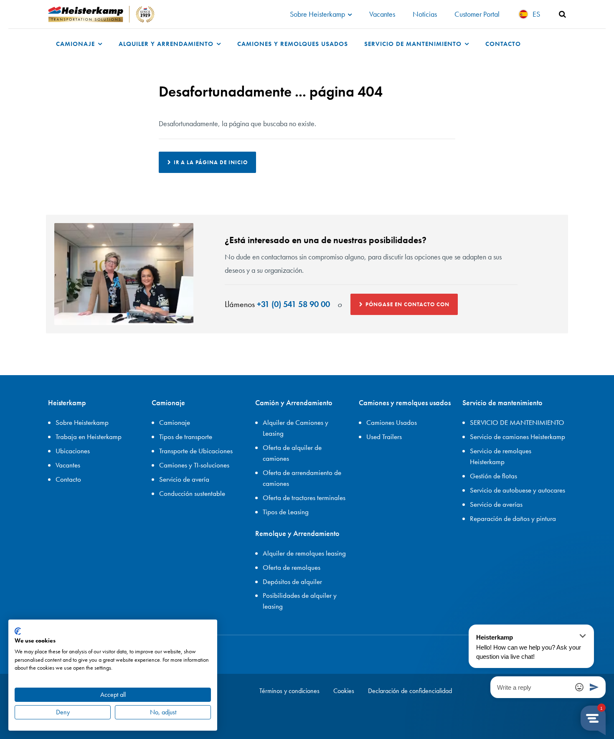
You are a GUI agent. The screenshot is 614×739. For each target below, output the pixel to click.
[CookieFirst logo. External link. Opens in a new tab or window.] (18, 631)
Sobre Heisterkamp (318, 14)
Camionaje (76, 44)
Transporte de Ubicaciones (196, 450)
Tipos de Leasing (286, 511)
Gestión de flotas (493, 475)
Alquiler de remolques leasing (304, 553)
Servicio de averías (496, 504)
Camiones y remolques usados (292, 44)
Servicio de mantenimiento (414, 44)
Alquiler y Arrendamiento (167, 44)
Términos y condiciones (289, 690)
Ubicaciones (73, 450)
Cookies (343, 690)
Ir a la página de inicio (211, 162)
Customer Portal (477, 14)
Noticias (425, 14)
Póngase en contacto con (407, 304)
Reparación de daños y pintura (513, 518)
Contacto (503, 44)
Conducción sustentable (192, 493)
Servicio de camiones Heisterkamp (517, 436)
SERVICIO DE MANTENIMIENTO (517, 422)
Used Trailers (384, 436)
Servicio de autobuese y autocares (517, 490)
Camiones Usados (391, 422)
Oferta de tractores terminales (304, 497)
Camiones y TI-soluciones (194, 465)
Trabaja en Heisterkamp (89, 436)
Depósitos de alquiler (292, 581)
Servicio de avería (184, 479)
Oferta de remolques (291, 567)
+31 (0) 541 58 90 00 (293, 304)
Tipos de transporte (185, 436)
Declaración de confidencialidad (410, 690)
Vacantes (382, 14)
